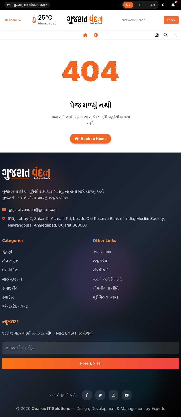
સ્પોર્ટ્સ (8, 297)
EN (153, 4)
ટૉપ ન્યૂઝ (10, 261)
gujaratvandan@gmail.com (33, 209)
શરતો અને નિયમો (107, 279)
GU (128, 5)
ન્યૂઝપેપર (101, 261)
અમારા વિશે (102, 251)
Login (171, 20)
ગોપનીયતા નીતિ (106, 288)
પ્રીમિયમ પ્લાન (105, 297)
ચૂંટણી (7, 251)
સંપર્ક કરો (101, 270)
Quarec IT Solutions (51, 408)
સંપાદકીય (10, 288)
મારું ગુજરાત (12, 279)
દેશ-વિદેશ (10, 270)
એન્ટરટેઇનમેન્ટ (15, 306)
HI (140, 4)
